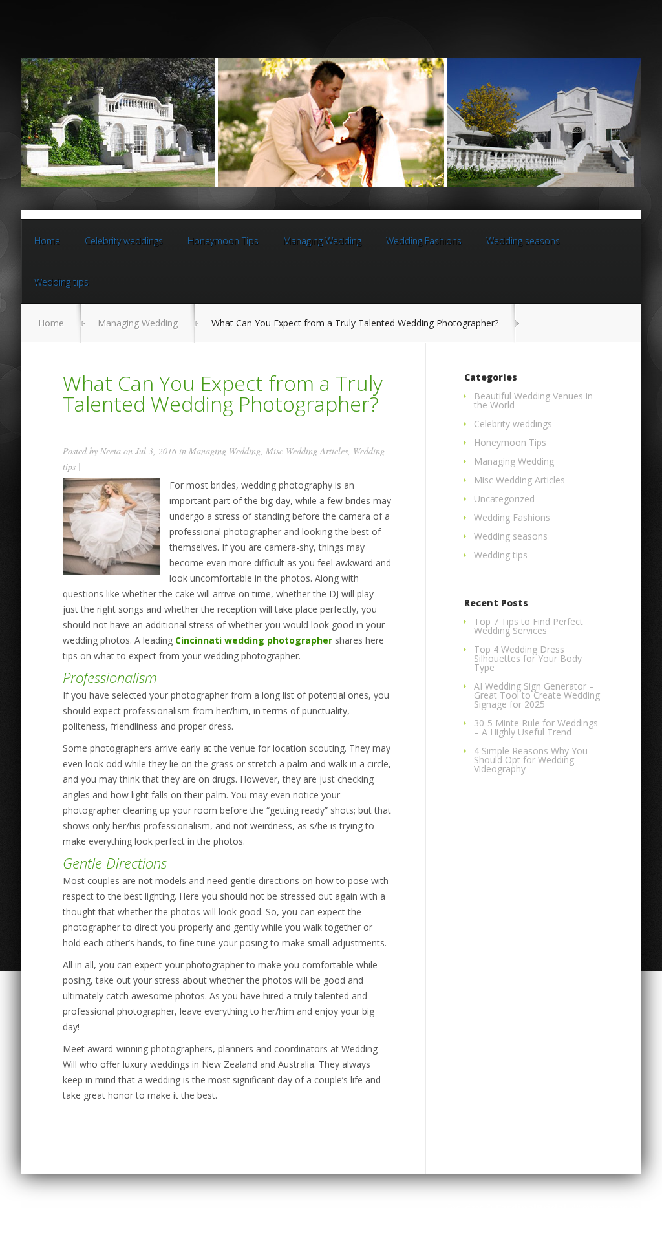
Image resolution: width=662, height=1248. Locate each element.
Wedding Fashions (424, 241)
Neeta (110, 451)
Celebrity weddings (124, 241)
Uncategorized (504, 498)
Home (47, 241)
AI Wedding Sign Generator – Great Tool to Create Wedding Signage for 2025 (537, 695)
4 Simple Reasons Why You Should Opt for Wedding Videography (531, 760)
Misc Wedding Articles (307, 451)
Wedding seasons (523, 241)
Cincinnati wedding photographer (253, 640)
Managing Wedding (322, 241)
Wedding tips (61, 282)
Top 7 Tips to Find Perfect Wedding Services (528, 626)
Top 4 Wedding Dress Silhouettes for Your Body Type (528, 658)
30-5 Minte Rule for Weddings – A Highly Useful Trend (536, 727)
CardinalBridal (530, 1207)
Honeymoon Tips (223, 241)
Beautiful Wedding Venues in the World (533, 400)
